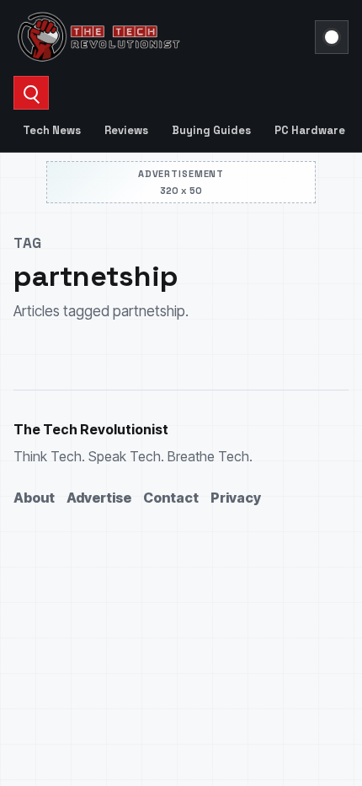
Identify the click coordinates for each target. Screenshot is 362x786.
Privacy (235, 497)
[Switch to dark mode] (332, 37)
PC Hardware (309, 130)
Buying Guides (211, 130)
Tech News (52, 130)
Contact (171, 497)
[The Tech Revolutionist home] (159, 37)
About (34, 497)
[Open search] (31, 93)
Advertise (99, 497)
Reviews (126, 130)
